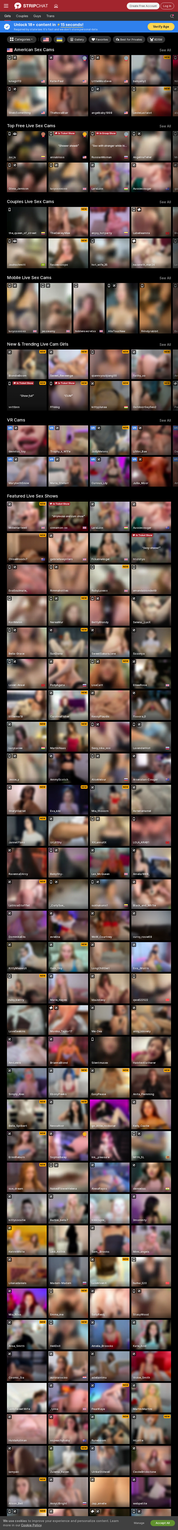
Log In (167, 6)
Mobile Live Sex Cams (29, 277)
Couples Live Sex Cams (30, 201)
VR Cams (16, 420)
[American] (46, 39)
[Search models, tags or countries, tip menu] (172, 16)
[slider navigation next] (169, 85)
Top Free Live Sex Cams (31, 125)
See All (165, 50)
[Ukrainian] (59, 39)
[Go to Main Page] (31, 6)
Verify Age (161, 26)
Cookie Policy (31, 1525)
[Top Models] (56, 6)
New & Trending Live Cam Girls (37, 344)
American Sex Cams (34, 49)
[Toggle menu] (6, 6)
